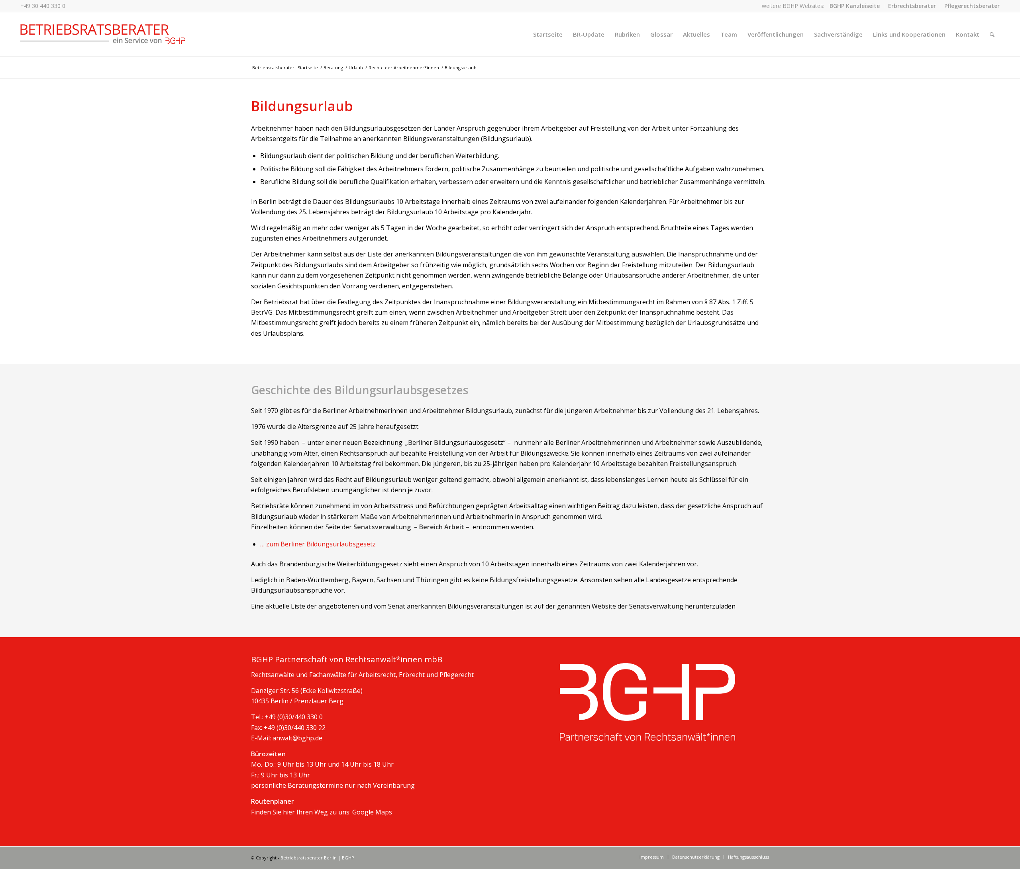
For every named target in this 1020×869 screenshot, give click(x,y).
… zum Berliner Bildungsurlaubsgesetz (318, 544)
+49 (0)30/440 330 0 (294, 716)
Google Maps (372, 812)
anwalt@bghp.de (297, 738)
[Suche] (992, 34)
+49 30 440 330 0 (42, 6)
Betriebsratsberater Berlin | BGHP (317, 858)
